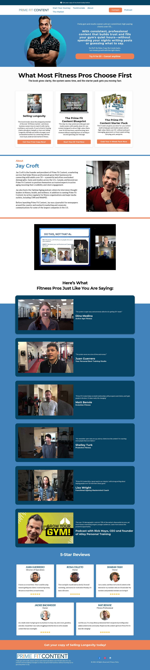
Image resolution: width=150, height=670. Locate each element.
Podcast (128, 10)
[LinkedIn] (110, 658)
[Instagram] (105, 658)
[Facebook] (99, 658)
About (90, 8)
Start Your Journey (61, 8)
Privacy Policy (114, 662)
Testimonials (79, 8)
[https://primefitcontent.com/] (34, 10)
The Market (58, 12)
